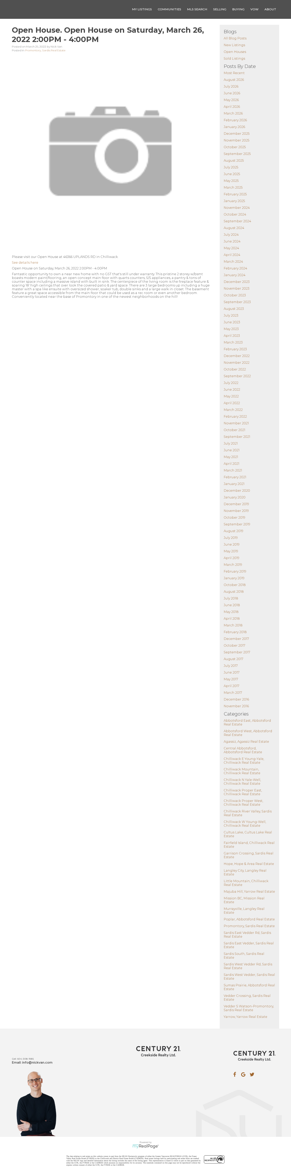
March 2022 (233, 410)
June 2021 (232, 450)
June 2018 (232, 605)
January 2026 (234, 127)
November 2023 (236, 288)
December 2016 (236, 699)
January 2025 (234, 201)
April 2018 (232, 618)
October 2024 (235, 214)
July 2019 (231, 538)
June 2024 (232, 241)
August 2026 (234, 80)
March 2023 (233, 342)
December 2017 (236, 639)
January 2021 (234, 484)
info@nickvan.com (37, 1062)
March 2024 (233, 261)
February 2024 (235, 268)
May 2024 (231, 248)
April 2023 (232, 336)
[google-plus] (243, 1074)
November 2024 (237, 208)
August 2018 (234, 592)
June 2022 (232, 389)
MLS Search (197, 9)
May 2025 (231, 181)
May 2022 (231, 396)
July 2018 (231, 598)
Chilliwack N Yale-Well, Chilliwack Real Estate (242, 781)
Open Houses (235, 52)
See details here (25, 262)
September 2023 (237, 302)
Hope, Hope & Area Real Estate (249, 864)
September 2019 (237, 524)
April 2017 (231, 686)
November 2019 (236, 511)
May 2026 (231, 100)
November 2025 (236, 140)
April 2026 (232, 107)
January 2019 (234, 578)
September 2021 (237, 437)
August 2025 (234, 160)
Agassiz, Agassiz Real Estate (246, 741)
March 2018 (233, 625)
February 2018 (235, 632)
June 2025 (232, 174)
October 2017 (234, 645)
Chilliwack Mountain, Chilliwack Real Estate (242, 771)
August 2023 (234, 309)
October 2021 (234, 430)
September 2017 (237, 652)
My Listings (142, 9)
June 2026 (232, 93)
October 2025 (235, 147)
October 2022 (235, 369)
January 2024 (234, 275)
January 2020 (234, 497)
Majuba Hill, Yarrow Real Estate (249, 891)
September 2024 (237, 221)
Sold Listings (234, 58)
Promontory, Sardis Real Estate (45, 50)
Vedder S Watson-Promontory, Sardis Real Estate (249, 1008)
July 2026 (231, 86)
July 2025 (231, 167)
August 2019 (233, 531)
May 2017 (231, 679)
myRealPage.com (145, 1146)
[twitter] (252, 1074)
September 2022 (237, 376)
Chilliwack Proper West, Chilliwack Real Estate (243, 802)
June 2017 (232, 672)
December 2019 (236, 504)
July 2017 (231, 666)
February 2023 (235, 349)
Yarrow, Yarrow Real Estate (245, 1017)
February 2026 (235, 120)
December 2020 (237, 490)
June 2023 (232, 322)
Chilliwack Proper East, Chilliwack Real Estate (243, 792)
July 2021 (231, 443)
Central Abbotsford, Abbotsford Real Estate (243, 750)
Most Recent (234, 73)
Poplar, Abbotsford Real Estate (249, 919)
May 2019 (231, 551)
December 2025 (237, 134)
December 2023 (237, 282)
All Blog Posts (235, 38)
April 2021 (231, 464)
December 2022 (237, 356)
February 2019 (235, 571)
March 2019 (233, 565)
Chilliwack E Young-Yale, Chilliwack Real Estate (244, 760)
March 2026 (233, 113)
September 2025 (237, 154)
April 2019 (231, 558)
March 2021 (233, 470)
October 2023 (235, 295)
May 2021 (231, 457)
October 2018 (235, 585)
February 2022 (235, 416)
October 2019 (234, 517)
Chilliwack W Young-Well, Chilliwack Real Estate (245, 823)
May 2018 (231, 612)
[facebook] (235, 1074)
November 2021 (236, 423)
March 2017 (233, 693)
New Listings (234, 45)
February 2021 (235, 477)
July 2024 (231, 235)
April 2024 (232, 255)
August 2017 (233, 659)
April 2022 (232, 403)
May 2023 (231, 329)
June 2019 (232, 544)
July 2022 (231, 383)
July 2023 (231, 315)
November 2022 (236, 363)
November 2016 (236, 706)
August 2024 (234, 228)
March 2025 (233, 187)
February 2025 (235, 194)
